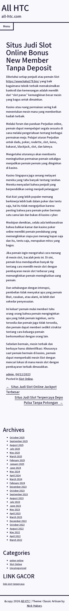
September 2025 (19, 441)
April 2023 (15, 513)
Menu (6, 26)
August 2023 (17, 498)
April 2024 (15, 475)
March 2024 (16, 479)
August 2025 (16, 445)
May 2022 (15, 532)
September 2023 (19, 494)
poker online (16, 560)
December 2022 (18, 521)
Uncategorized (18, 568)
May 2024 (15, 471)
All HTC (15, 7)
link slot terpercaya (13, 584)
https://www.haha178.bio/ (22, 81)
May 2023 (15, 509)
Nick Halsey (34, 606)
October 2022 (17, 524)
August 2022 (17, 528)
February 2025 (17, 460)
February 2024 (17, 483)
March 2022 (16, 539)
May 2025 (15, 452)
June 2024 (15, 467)
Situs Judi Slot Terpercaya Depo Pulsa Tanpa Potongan (39, 400)
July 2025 (15, 448)
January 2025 (17, 464)
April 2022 (15, 536)
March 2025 (16, 456)
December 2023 (18, 486)
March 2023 (16, 517)
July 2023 (15, 502)
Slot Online (26, 379)
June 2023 (15, 505)
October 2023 (17, 490)
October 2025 (17, 437)
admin (10, 374)
